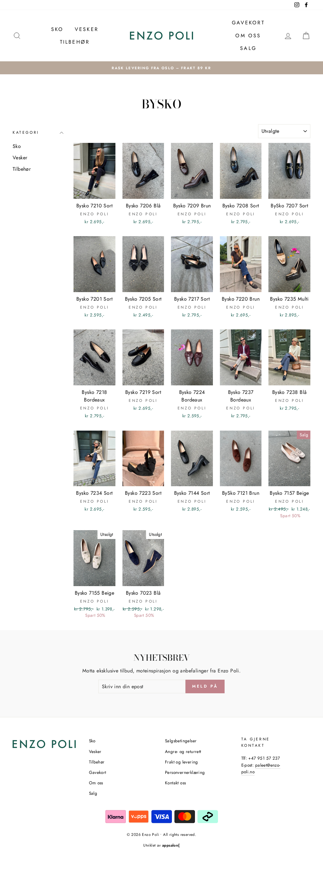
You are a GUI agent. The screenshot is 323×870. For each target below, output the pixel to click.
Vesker (86, 29)
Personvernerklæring (185, 772)
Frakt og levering (181, 762)
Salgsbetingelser (181, 741)
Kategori (26, 132)
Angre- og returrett (183, 751)
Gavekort (248, 22)
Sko (57, 29)
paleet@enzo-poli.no (260, 768)
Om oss (248, 35)
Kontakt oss (175, 783)
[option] (161, 67)
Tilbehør (75, 42)
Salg (248, 48)
